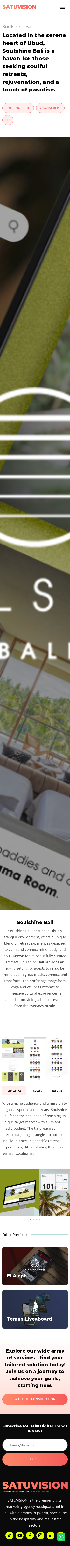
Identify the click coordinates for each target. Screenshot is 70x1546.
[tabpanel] (35, 1128)
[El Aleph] (35, 1266)
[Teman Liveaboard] (35, 1309)
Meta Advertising (50, 107)
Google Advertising (18, 107)
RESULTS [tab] (57, 1090)
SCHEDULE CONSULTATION (35, 1399)
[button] (30, 1219)
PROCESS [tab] (37, 1090)
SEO (8, 120)
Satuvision (19, 7)
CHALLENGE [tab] (14, 1090)
